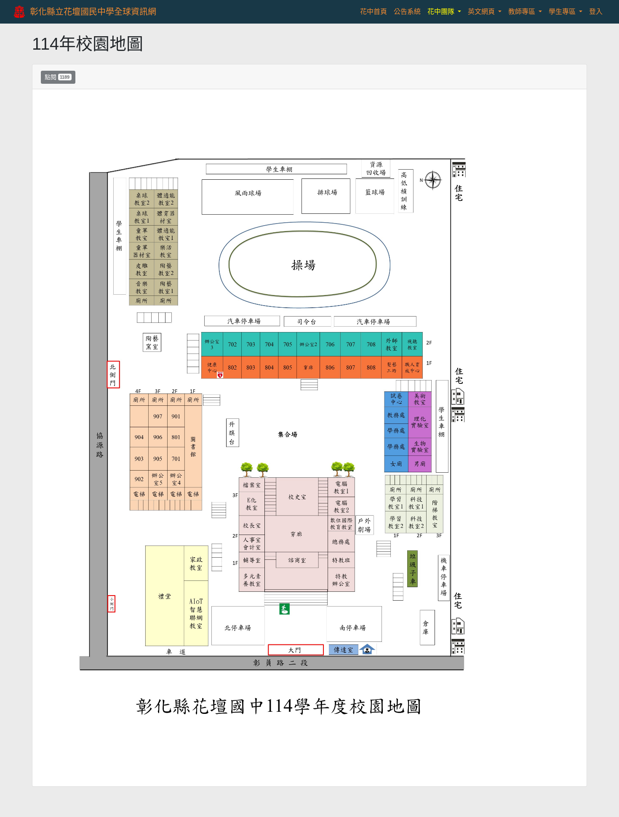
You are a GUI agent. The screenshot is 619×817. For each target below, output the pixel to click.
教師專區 (522, 11)
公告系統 (407, 11)
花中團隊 (441, 11)
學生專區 (563, 11)
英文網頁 (482, 11)
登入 (596, 11)
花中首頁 (375, 11)
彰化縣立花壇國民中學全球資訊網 (93, 11)
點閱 (57, 77)
